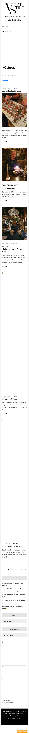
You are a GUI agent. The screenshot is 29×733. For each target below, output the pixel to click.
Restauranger (12, 185)
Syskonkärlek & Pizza (11, 91)
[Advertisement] (14, 47)
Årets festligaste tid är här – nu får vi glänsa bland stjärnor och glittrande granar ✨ (13, 606)
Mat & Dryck (6, 246)
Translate (12, 702)
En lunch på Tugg (9, 399)
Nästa (23, 569)
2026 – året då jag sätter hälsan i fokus (13, 600)
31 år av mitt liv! (9, 188)
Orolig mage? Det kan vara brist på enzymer (12, 584)
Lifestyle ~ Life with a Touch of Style (14, 18)
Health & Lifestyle (7, 244)
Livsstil (15, 88)
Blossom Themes (22, 715)
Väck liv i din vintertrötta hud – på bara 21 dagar (14, 595)
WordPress (17, 718)
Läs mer (4, 141)
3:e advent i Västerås (11, 546)
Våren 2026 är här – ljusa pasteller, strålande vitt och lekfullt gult (12, 590)
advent (15, 543)
